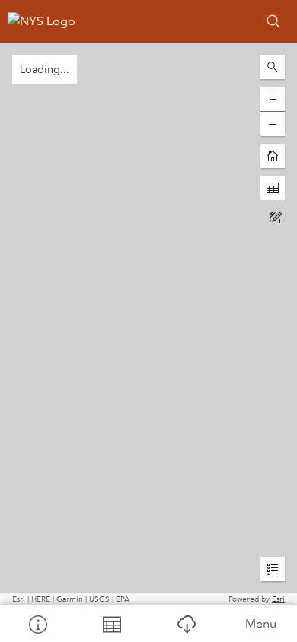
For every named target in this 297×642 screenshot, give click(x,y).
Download (185, 623)
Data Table (112, 623)
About (37, 623)
